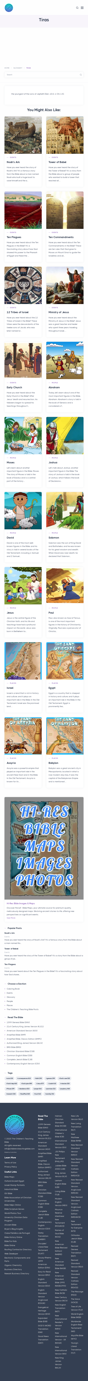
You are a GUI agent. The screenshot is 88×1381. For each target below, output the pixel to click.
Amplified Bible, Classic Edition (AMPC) (24, 1039)
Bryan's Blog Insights (13, 1229)
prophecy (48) (65, 1089)
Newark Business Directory (16, 1273)
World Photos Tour (12, 1213)
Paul (51, 612)
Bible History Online (13, 1237)
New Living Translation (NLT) (76, 1126)
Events (13, 157)
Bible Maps (9, 1177)
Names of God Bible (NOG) (59, 1233)
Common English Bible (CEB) (19, 1055)
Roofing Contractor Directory (18, 1249)
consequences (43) (24, 1078)
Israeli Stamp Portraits (14, 1185)
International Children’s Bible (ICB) (61, 1133)
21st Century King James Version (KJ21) (25, 1026)
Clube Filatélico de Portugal (17, 1233)
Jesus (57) (40, 1083)
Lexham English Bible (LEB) (60, 1183)
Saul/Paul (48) (25, 1094)
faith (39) (39, 1078)
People (55, 383)
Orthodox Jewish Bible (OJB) (76, 1238)
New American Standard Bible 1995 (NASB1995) (60, 1279)
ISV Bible (8, 1193)
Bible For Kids (10, 1241)
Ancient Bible (10, 1225)
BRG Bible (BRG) (14, 1047)
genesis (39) (51, 1078)
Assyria (11, 763)
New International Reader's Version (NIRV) (61, 1322)
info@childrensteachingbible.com (19, 1149)
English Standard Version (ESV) (44, 1282)
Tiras (28, 68)
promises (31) (51, 1089)
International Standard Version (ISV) (61, 1144)
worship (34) (50, 1094)
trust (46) (38, 1094)
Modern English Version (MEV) (61, 1202)
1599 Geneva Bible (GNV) (18, 1022)
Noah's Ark (13, 162)
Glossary (17, 68)
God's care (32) (65, 1078)
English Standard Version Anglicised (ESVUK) (43, 1296)
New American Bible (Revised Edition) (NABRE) (61, 1247)
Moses (11, 462)
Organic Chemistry (13, 1265)
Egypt (52, 687)
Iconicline (13, 1152)
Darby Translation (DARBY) (43, 1236)
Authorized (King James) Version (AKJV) (25, 1043)
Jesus (10, 612)
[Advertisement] (44, 45)
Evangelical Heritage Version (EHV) (44, 1310)
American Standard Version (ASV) (22, 1030)
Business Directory (13, 1269)
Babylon (53, 763)
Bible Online (9, 1245)
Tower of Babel (57, 162)
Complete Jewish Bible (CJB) (19, 1059)
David (10, 537)
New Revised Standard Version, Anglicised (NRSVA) (77, 1186)
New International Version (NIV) (61, 1350)
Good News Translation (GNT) (43, 1339)
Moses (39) (10, 1089)
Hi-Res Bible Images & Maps (21, 903)
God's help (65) (12, 1083)
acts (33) (10, 1078)
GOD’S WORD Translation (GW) (44, 1328)
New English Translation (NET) (60, 1308)
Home (7, 68)
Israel (10, 687)
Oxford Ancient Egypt (14, 1181)
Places (13, 683)
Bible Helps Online (12, 1205)
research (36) (11, 1094)
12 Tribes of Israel (18, 312)
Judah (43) (52, 1083)
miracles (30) (65, 1083)
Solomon (54, 537)
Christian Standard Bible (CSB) (20, 1051)
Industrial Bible (11, 1189)
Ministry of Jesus (59, 312)
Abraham (54, 387)
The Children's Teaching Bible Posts (23, 1009)
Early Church (14, 387)
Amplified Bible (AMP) (16, 1035)
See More (11, 918)
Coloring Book (13, 989)
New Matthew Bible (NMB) (76, 1137)
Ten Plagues (14, 237)
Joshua (53, 462)
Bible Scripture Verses (14, 1209)
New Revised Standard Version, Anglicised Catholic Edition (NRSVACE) (77, 1207)
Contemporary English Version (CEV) (23, 1063)
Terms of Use (10, 1162)
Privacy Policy (10, 1167)
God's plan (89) (27, 1083)
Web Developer (11, 1253)
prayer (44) (37, 1089)
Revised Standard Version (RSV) (77, 1263)
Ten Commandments (61, 237)
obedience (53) (24, 1089)
